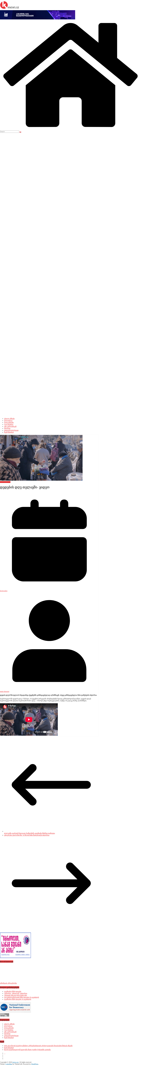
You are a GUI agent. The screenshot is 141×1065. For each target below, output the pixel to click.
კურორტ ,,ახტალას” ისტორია (15, 993)
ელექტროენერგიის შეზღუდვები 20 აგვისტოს (21, 997)
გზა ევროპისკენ (10, 426)
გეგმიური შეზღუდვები (12, 991)
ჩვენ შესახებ (9, 432)
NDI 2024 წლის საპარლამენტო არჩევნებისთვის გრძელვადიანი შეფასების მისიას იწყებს (38, 1046)
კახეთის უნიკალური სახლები (15, 995)
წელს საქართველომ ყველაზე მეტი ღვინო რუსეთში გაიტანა (27, 1050)
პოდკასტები (9, 422)
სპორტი (7, 428)
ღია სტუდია (8, 424)
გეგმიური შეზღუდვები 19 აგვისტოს (17, 999)
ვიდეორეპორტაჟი (11, 430)
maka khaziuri (4, 691)
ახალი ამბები (9, 418)
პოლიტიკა (8, 420)
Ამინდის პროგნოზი (8, 983)
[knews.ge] (70, 129)
